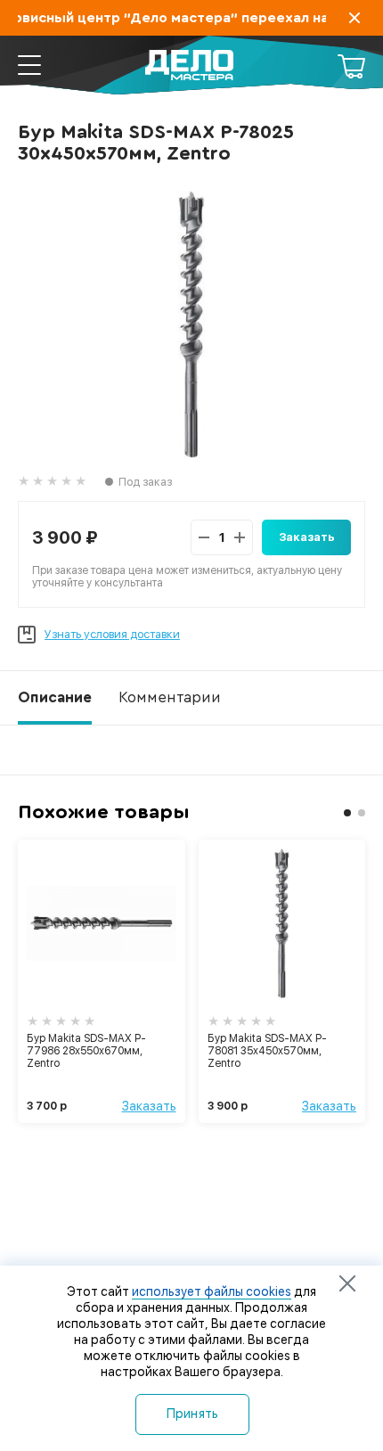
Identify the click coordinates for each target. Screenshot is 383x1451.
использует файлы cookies (211, 1291)
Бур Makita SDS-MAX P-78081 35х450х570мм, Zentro (267, 1051)
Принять (193, 1413)
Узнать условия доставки (112, 634)
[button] (347, 812)
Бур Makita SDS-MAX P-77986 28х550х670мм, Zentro (86, 1051)
